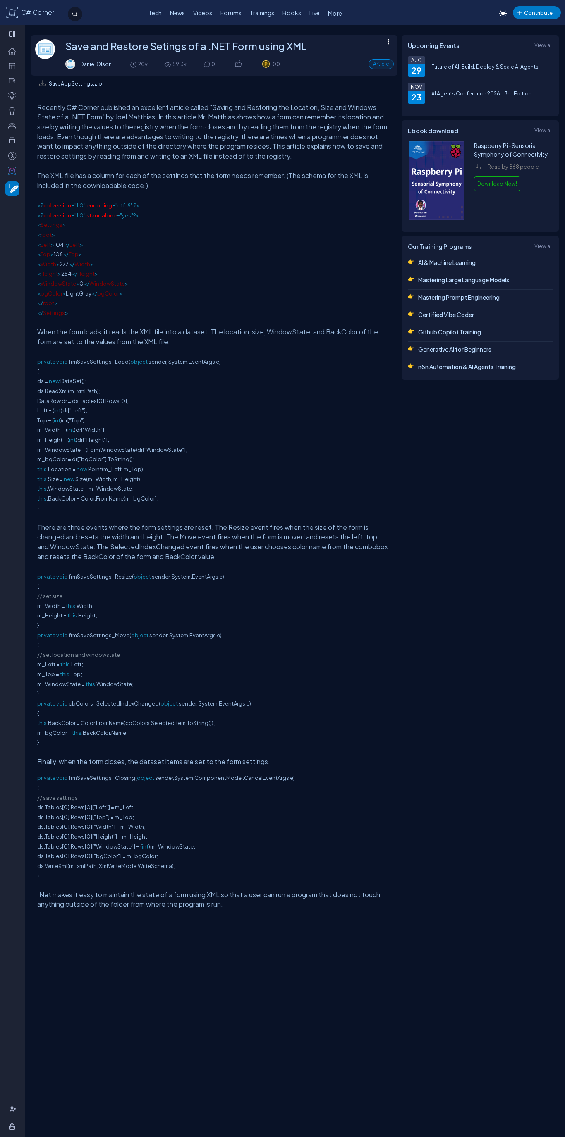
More (335, 13)
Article (381, 64)
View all (543, 45)
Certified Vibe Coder (446, 314)
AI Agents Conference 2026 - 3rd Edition (481, 93)
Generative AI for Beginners (454, 349)
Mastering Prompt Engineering (459, 297)
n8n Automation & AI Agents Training (467, 366)
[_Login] (13, 1126)
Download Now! (497, 183)
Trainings (262, 13)
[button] (238, 64)
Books (291, 13)
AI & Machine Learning (447, 262)
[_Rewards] (14, 155)
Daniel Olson (96, 64)
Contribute (538, 12)
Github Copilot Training (449, 332)
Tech (155, 13)
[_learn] (14, 95)
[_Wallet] (14, 81)
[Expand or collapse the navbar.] (13, 34)
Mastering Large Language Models (463, 280)
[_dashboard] (14, 66)
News (177, 13)
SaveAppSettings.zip (75, 83)
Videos (202, 13)
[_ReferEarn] (14, 140)
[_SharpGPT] (14, 170)
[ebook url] (437, 218)
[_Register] (14, 1109)
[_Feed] (14, 51)
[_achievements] (14, 110)
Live (314, 13)
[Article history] (134, 64)
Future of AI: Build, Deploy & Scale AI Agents (485, 66)
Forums (231, 13)
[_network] (14, 125)
